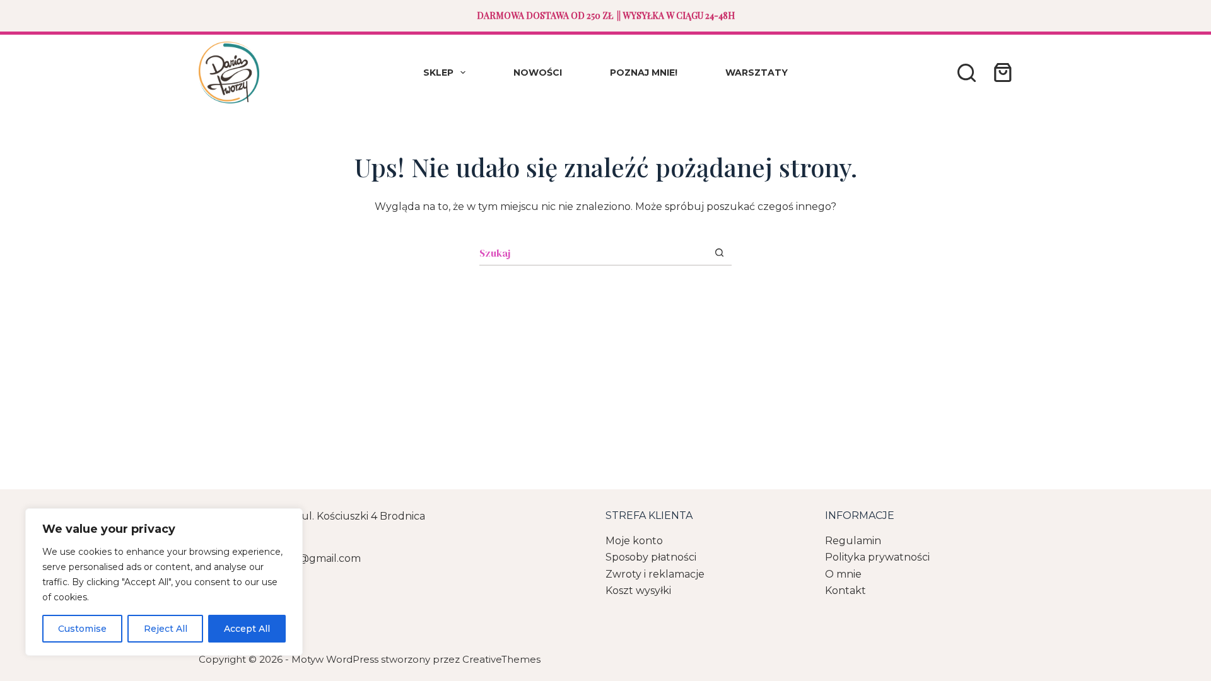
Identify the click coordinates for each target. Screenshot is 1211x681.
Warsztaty (756, 72)
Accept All (247, 628)
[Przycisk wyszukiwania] (719, 252)
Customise (82, 628)
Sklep (438, 72)
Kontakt (845, 591)
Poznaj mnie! (643, 72)
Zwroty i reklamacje (655, 574)
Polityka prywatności (877, 557)
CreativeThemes (501, 659)
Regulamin (853, 541)
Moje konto (634, 541)
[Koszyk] (1000, 72)
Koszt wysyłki (638, 591)
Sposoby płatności (651, 557)
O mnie (843, 574)
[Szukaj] (966, 73)
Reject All (165, 628)
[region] (164, 582)
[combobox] (593, 252)
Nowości (537, 72)
